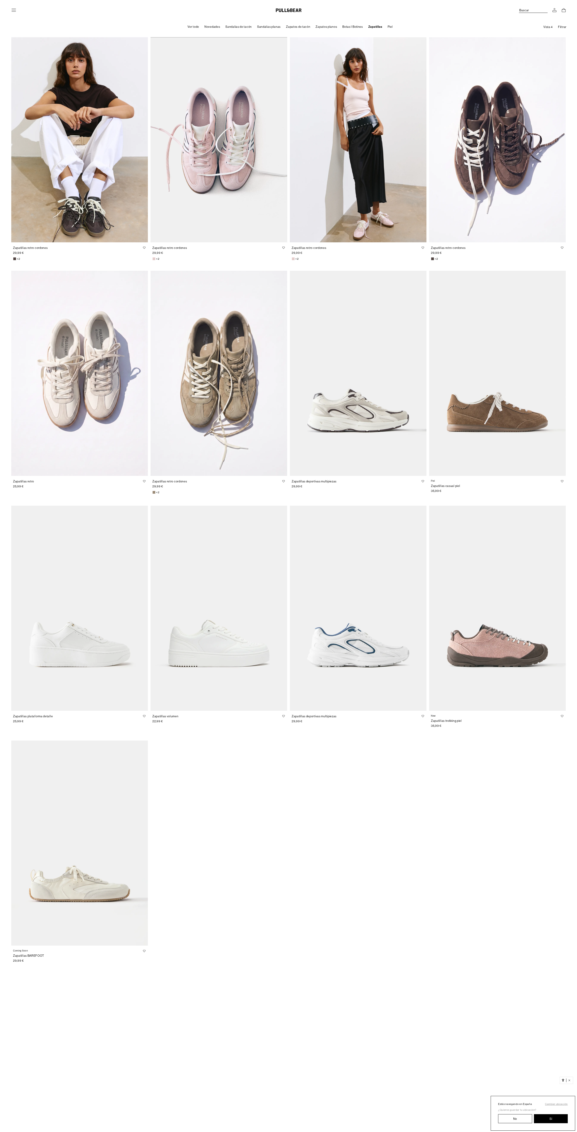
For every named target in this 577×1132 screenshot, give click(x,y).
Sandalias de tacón (238, 26)
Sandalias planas (269, 26)
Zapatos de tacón (298, 26)
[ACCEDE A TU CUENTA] (554, 10)
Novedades (212, 26)
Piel (390, 26)
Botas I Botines (352, 26)
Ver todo (193, 26)
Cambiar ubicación (556, 1104)
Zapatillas (375, 26)
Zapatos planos (326, 26)
